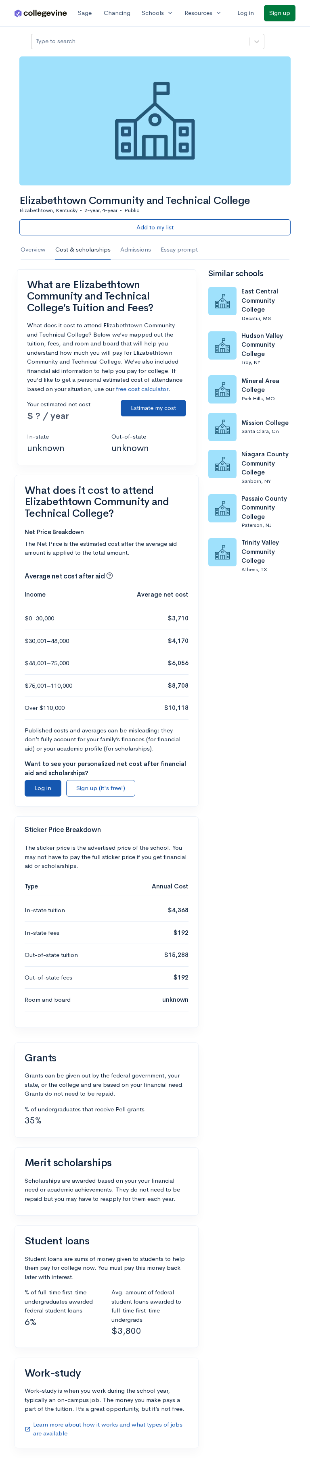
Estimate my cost (153, 408)
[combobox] (36, 41)
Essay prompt (179, 249)
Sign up (279, 13)
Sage (85, 13)
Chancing (117, 13)
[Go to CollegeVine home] (41, 13)
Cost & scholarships (83, 249)
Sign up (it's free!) (100, 788)
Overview (33, 249)
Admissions (135, 249)
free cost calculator (142, 389)
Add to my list (155, 227)
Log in (245, 13)
